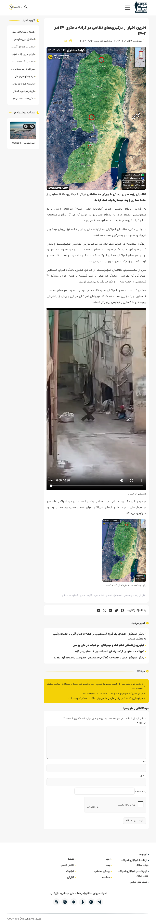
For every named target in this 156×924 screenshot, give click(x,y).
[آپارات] (56, 901)
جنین (109, 595)
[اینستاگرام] (64, 901)
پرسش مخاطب (102, 871)
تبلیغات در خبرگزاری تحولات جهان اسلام (133, 873)
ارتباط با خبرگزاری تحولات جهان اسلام (135, 862)
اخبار (108, 859)
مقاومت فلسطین (70, 595)
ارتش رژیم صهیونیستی (134, 595)
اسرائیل (117, 595)
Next (26, 126)
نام (144, 761)
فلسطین (99, 595)
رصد (108, 865)
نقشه (71, 859)
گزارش (70, 877)
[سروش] (82, 901)
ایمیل (143, 775)
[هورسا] (73, 901)
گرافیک (70, 871)
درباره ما (143, 854)
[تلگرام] (99, 901)
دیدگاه (141, 723)
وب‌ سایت (140, 791)
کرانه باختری (86, 595)
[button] (127, 7)
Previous (32, 126)
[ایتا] (91, 901)
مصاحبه (106, 877)
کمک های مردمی (138, 882)
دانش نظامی (67, 865)
